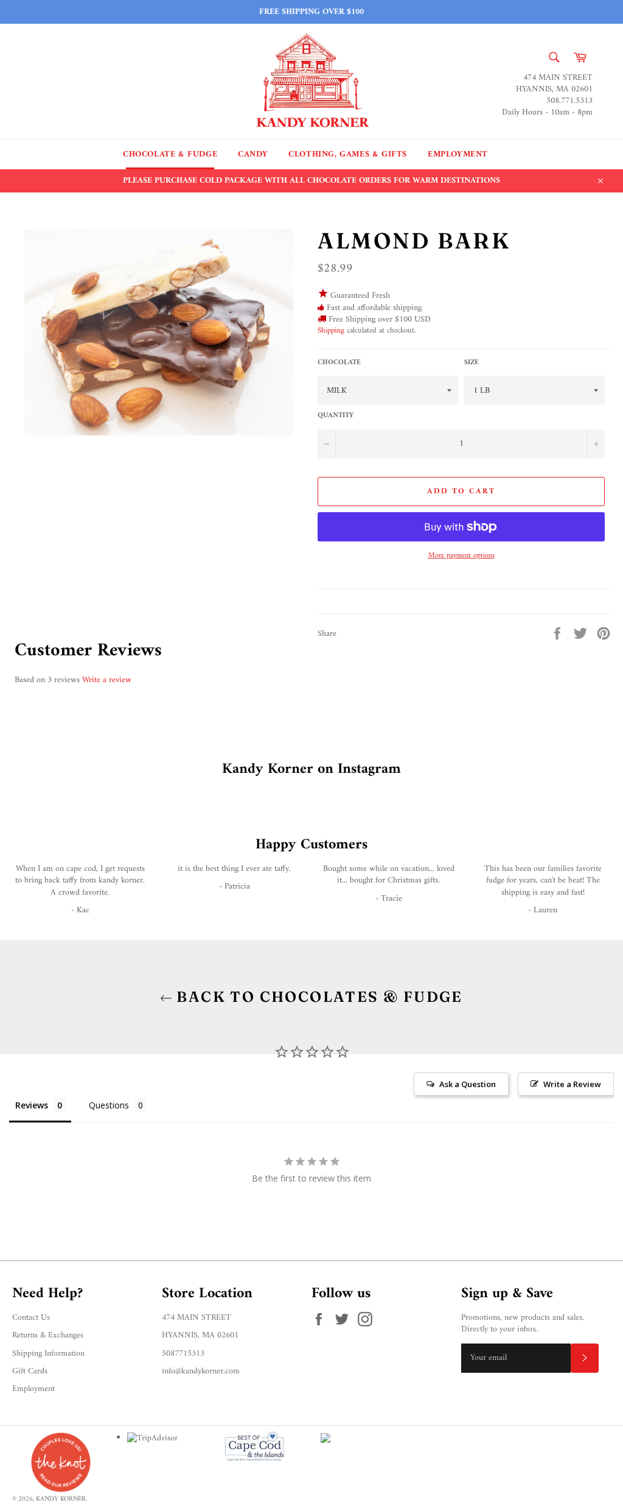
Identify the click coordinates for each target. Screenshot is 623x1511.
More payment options (461, 556)
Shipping (331, 330)
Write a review (106, 680)
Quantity (335, 416)
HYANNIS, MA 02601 (200, 1335)
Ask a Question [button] (467, 1084)
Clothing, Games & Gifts (347, 154)
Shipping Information (48, 1353)
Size (471, 363)
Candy (253, 154)
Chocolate (339, 363)
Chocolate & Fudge (170, 154)
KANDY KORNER (61, 1499)
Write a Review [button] (572, 1084)
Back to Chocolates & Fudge (317, 997)
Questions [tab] (109, 1105)
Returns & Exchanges (47, 1335)
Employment (458, 154)
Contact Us (31, 1317)
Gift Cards (29, 1371)
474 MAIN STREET (196, 1317)
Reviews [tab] (31, 1105)
